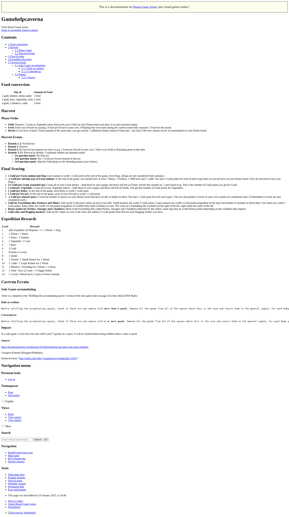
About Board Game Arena (22, 504)
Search (6, 432)
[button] (3, 401)
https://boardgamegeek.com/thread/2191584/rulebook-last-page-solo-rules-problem (44, 347)
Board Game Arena (145, 7)
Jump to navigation (11, 30)
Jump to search (30, 30)
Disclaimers (14, 507)
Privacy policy (15, 501)
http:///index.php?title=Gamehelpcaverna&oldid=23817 (48, 358)
